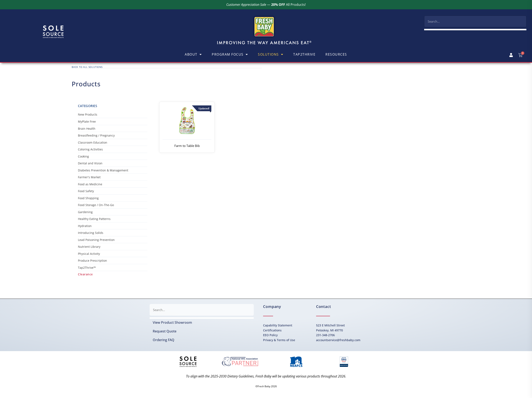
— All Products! (266, 4)
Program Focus (228, 54)
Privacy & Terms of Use (279, 340)
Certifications (272, 330)
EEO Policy (270, 335)
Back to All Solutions (87, 66)
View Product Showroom (172, 322)
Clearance (85, 274)
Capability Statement (277, 325)
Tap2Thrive (304, 54)
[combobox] (475, 21)
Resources (336, 54)
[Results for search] (475, 29)
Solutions (268, 54)
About (191, 54)
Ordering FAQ (163, 340)
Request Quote (164, 331)
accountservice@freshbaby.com (338, 340)
